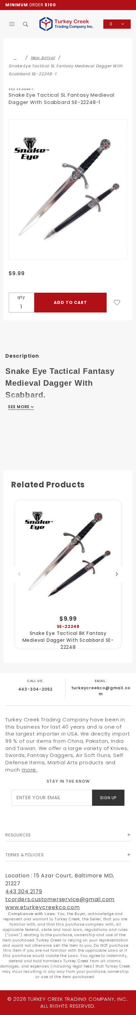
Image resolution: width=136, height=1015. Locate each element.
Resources (18, 835)
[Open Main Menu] (12, 24)
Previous (19, 574)
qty (21, 297)
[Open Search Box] (26, 24)
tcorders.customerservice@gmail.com (60, 899)
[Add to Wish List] (117, 302)
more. (29, 769)
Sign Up (108, 798)
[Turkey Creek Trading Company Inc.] (68, 23)
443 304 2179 (23, 891)
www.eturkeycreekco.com (42, 907)
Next (117, 574)
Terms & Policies (24, 855)
